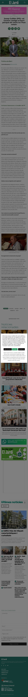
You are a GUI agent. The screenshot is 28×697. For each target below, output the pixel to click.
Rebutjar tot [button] (21, 349)
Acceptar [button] (15, 349)
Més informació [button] (7, 349)
